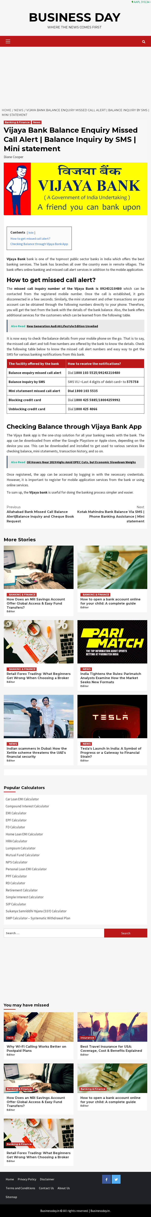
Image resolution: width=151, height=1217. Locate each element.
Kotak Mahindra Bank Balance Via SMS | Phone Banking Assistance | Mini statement (110, 514)
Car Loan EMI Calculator (22, 799)
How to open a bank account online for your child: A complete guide (110, 601)
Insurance (87, 1037)
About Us (64, 1188)
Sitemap (11, 1197)
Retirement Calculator (22, 890)
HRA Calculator (16, 841)
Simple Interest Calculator (24, 897)
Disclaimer (47, 1179)
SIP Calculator (16, 904)
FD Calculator (15, 827)
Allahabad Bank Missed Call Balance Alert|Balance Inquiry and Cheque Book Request (40, 514)
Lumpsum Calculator (20, 848)
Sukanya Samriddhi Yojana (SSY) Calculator (36, 911)
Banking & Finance (17, 122)
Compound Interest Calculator (27, 806)
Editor (11, 611)
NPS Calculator (16, 862)
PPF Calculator (16, 876)
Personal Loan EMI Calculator (26, 869)
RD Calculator (15, 883)
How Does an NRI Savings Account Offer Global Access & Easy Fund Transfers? (36, 603)
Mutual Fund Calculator (23, 855)
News (36, 122)
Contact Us (46, 1188)
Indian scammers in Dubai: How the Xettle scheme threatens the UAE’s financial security (37, 753)
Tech (10, 1037)
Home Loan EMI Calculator (24, 834)
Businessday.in (100, 1211)
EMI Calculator (16, 813)
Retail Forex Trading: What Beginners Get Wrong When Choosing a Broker (39, 676)
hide (31, 232)
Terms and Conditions (20, 1188)
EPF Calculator (16, 820)
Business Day (74, 17)
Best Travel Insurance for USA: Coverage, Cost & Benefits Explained (111, 1049)
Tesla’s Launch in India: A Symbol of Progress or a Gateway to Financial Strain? (110, 753)
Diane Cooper (13, 157)
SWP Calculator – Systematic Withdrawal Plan (38, 918)
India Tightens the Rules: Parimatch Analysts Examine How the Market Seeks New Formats (110, 678)
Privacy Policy (27, 1179)
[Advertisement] (75, 76)
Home (10, 1179)
